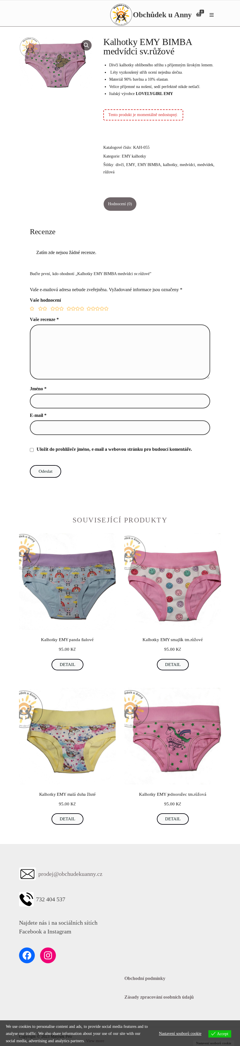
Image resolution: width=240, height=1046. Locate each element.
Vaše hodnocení (45, 300)
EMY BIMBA (149, 165)
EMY (130, 165)
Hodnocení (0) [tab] (120, 204)
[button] (86, 45)
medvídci (187, 165)
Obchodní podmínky (144, 978)
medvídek (205, 165)
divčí (120, 165)
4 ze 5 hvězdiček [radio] (74, 309)
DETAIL (67, 664)
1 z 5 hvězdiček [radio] (32, 309)
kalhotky (170, 165)
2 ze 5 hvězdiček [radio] (42, 309)
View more (95, 1041)
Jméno (38, 388)
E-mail (38, 415)
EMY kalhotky (134, 156)
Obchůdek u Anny (162, 15)
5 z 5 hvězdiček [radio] (96, 309)
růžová (108, 172)
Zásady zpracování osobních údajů (159, 997)
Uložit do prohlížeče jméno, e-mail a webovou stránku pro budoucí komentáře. (114, 449)
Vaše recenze (44, 319)
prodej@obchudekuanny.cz (70, 874)
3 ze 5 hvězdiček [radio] (56, 309)
